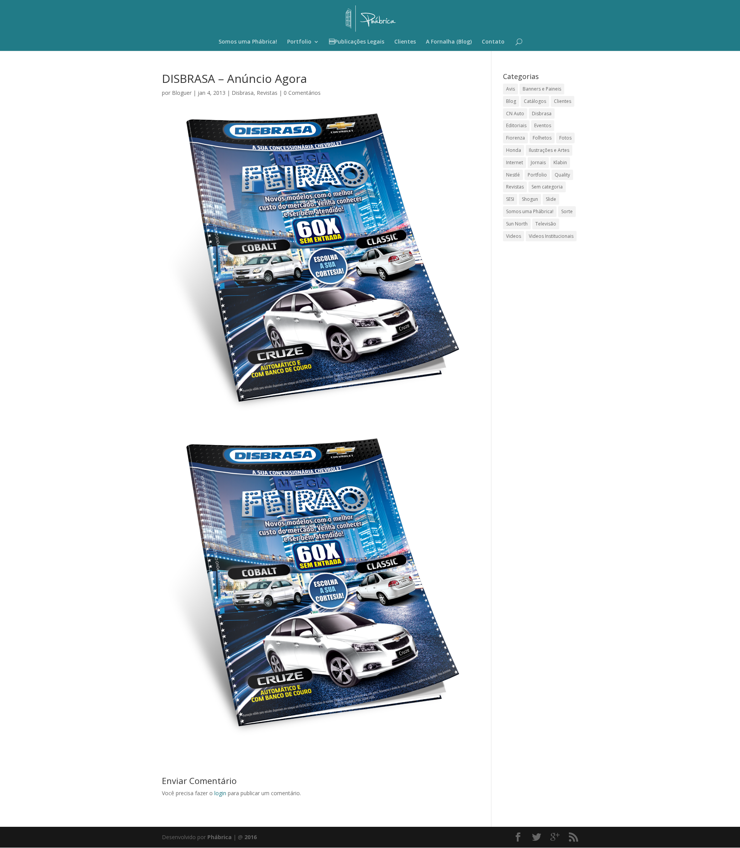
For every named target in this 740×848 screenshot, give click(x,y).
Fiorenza (515, 138)
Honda (513, 150)
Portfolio (299, 42)
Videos (513, 236)
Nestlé (513, 175)
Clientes (405, 42)
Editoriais (516, 125)
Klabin (560, 162)
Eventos (542, 125)
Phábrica (219, 837)
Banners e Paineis (542, 89)
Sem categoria (547, 186)
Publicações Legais (356, 42)
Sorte (567, 211)
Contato (493, 42)
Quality (562, 175)
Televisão (545, 223)
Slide (551, 199)
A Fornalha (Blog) (449, 42)
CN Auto (515, 113)
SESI (510, 199)
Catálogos (535, 101)
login (220, 793)
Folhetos (542, 138)
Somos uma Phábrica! (248, 42)
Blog (511, 101)
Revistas (267, 92)
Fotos (565, 138)
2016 (250, 837)
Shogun (530, 199)
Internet (514, 162)
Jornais (538, 162)
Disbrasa (243, 92)
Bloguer (182, 92)
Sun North (517, 223)
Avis (510, 89)
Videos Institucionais (551, 236)
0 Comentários (302, 92)
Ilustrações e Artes (549, 150)
